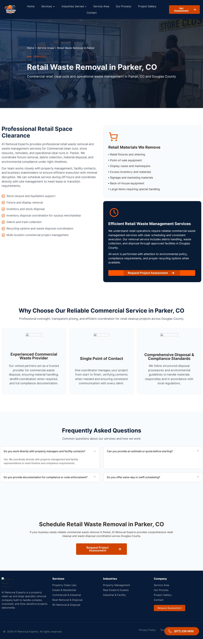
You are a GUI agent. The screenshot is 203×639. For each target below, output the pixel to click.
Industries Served (73, 6)
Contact (92, 12)
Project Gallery (147, 6)
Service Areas (45, 47)
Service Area (101, 6)
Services (46, 6)
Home (31, 6)
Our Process (123, 6)
